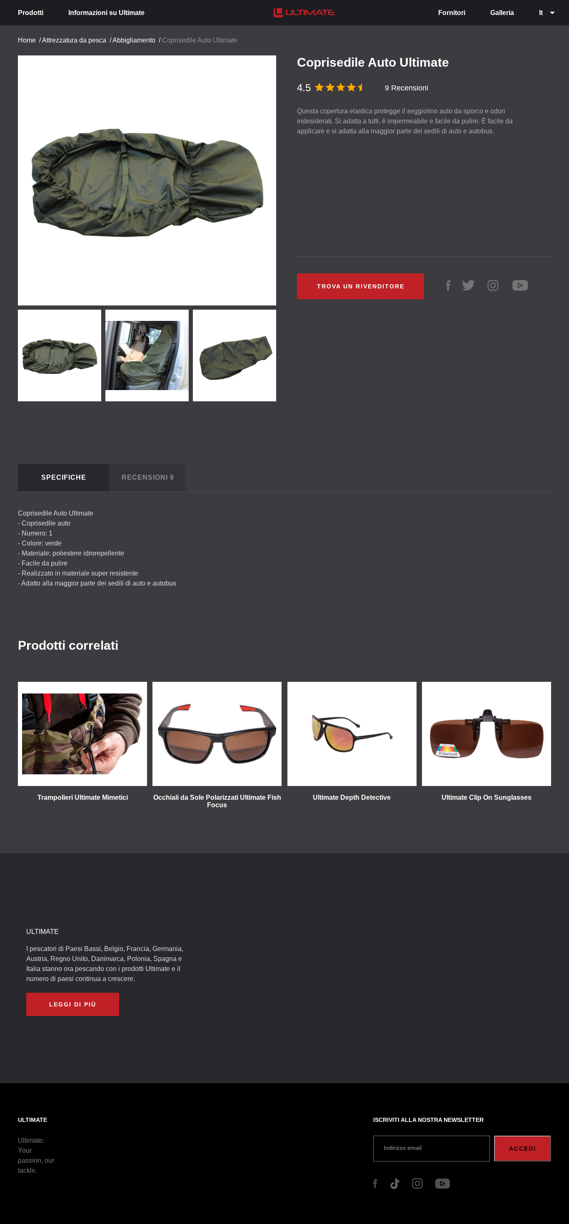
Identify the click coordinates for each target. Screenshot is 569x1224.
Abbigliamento (133, 40)
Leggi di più (72, 1004)
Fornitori (451, 12)
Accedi (522, 1148)
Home (27, 40)
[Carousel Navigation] (151, 177)
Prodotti (30, 12)
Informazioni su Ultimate (106, 12)
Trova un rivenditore (360, 286)
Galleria (502, 12)
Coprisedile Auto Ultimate (199, 40)
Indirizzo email (403, 1147)
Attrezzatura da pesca (74, 40)
